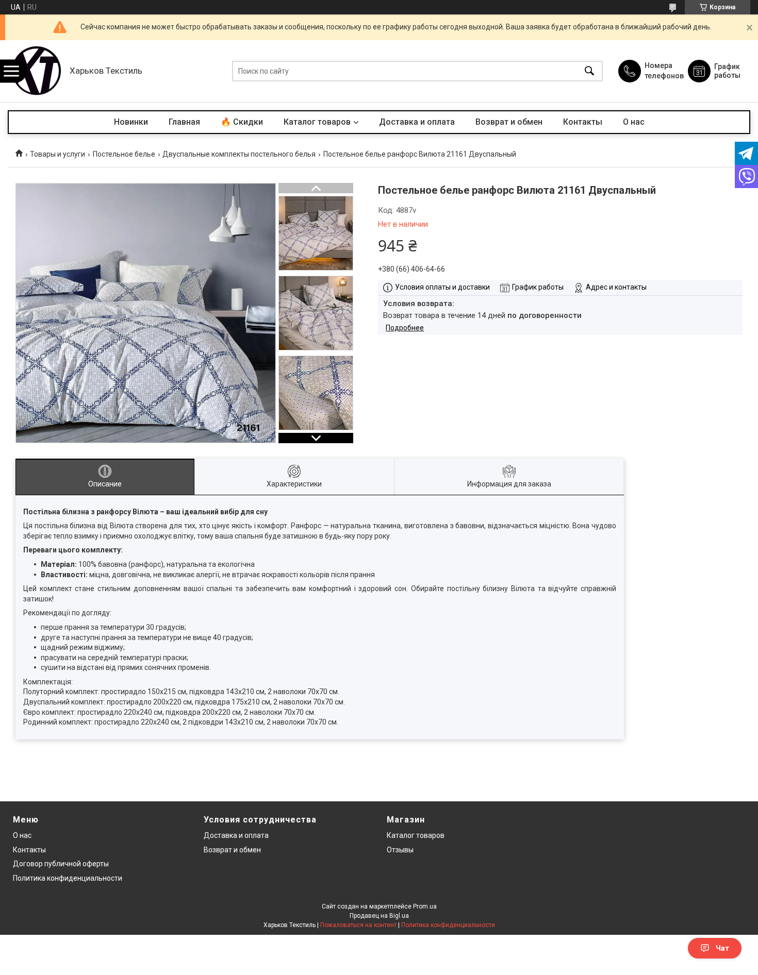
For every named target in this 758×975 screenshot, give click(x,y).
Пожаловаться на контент (358, 925)
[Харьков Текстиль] (36, 71)
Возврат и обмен (508, 122)
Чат (722, 948)
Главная (184, 122)
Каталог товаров (317, 122)
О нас (634, 122)
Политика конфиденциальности (67, 878)
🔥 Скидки (242, 122)
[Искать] (589, 71)
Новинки (131, 122)
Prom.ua (425, 906)
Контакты (582, 122)
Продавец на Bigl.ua (379, 915)
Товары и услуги (57, 154)
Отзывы (400, 850)
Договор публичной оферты (61, 864)
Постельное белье (124, 154)
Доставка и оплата (417, 122)
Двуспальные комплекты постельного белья (239, 154)
